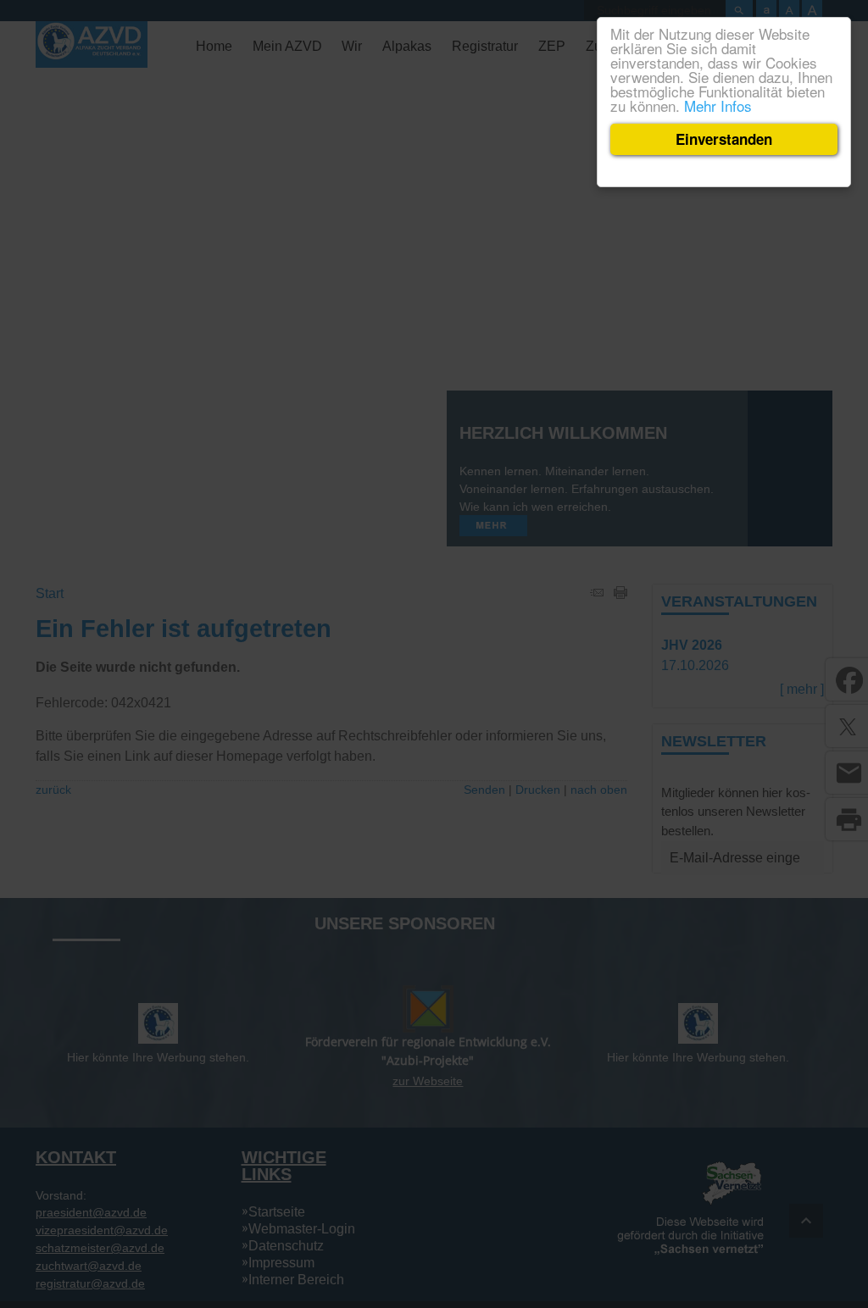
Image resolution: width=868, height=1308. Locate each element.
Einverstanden (724, 139)
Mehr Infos (718, 105)
